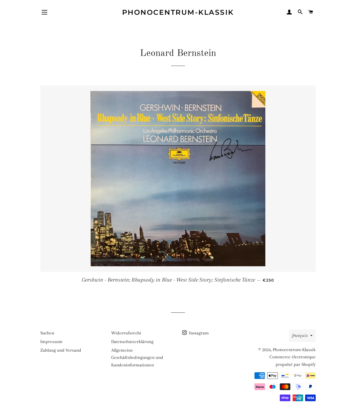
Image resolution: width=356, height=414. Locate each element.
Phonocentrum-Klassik (178, 12)
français (300, 335)
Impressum (51, 341)
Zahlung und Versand (60, 350)
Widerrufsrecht (126, 333)
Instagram (198, 333)
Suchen (47, 333)
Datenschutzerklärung (132, 341)
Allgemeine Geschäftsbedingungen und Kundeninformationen (137, 358)
